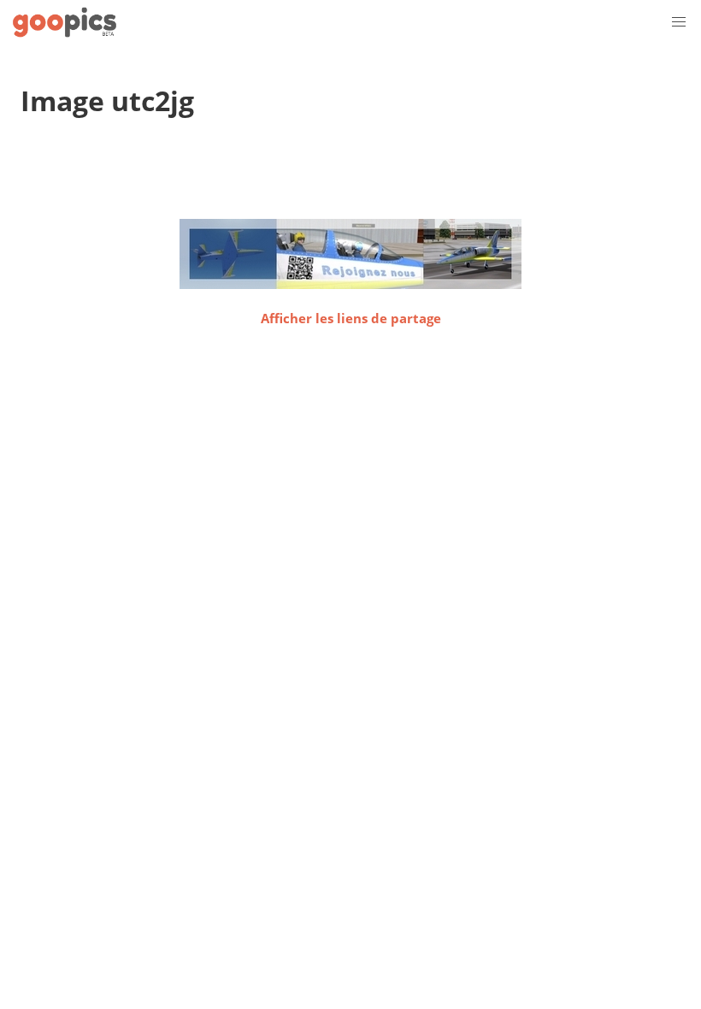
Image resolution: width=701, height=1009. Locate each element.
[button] (679, 22)
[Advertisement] (332, 175)
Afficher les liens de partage (351, 318)
